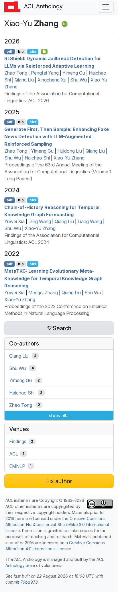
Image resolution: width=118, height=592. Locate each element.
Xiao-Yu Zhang (69, 158)
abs (33, 51)
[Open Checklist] (44, 51)
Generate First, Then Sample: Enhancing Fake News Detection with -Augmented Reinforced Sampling (56, 136)
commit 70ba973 (21, 582)
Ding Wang (39, 221)
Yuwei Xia (14, 221)
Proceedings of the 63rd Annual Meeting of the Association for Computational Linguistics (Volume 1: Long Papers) (58, 171)
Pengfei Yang (45, 73)
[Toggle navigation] (106, 7)
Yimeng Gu (73, 73)
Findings (17, 441)
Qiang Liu (24, 80)
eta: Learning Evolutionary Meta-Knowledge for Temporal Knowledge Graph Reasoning (53, 278)
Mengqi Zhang (43, 292)
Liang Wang (90, 221)
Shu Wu (78, 80)
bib (21, 51)
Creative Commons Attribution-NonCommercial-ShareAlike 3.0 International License (57, 524)
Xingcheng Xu (52, 80)
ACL (13, 454)
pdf (10, 51)
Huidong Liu (69, 151)
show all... (59, 415)
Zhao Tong (15, 73)
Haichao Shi (37, 158)
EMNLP (17, 466)
